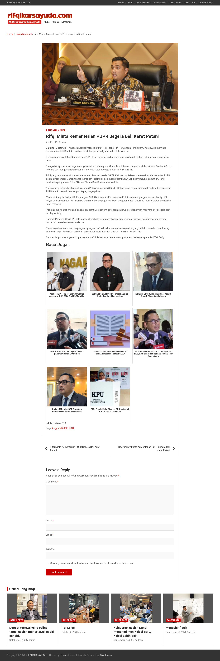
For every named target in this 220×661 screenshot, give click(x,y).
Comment (52, 481)
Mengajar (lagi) (176, 628)
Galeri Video (175, 2)
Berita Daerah (160, 2)
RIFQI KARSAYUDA (36, 655)
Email (49, 534)
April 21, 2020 (53, 142)
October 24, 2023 (18, 640)
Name (50, 520)
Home (121, 2)
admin (65, 142)
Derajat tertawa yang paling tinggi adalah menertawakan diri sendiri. (31, 631)
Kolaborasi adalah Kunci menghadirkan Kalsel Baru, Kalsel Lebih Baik (132, 631)
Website (50, 549)
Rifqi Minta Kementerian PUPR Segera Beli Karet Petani (75, 449)
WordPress (106, 655)
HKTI (71, 428)
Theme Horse (67, 655)
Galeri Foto (190, 2)
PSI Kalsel (69, 628)
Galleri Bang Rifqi (22, 589)
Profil (130, 2)
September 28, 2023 (176, 632)
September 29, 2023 (124, 640)
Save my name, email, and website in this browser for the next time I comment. (92, 563)
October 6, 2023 (70, 632)
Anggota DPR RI (60, 428)
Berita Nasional (143, 2)
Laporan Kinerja (206, 2)
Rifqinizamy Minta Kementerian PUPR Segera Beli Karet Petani (144, 449)
